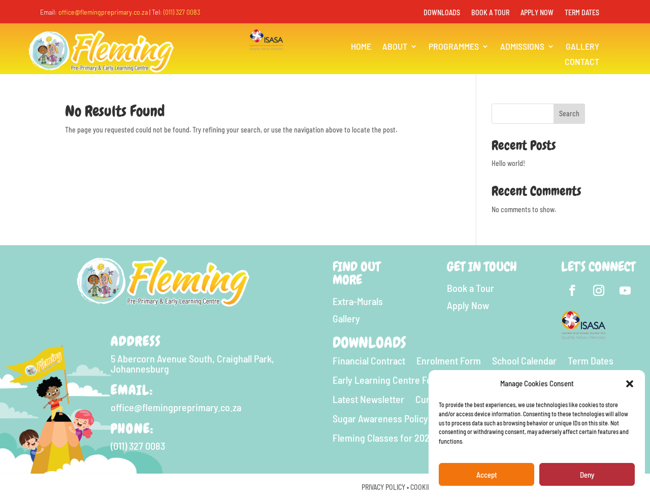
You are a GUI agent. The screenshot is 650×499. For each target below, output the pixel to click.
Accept (486, 475)
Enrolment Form (448, 361)
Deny (587, 475)
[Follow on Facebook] (572, 290)
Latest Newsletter (368, 399)
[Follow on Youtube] (625, 290)
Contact (582, 62)
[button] (630, 384)
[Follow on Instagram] (599, 290)
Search (569, 113)
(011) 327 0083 (182, 12)
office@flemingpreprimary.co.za (103, 12)
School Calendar (524, 361)
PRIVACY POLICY (383, 487)
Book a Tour (490, 13)
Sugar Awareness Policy (380, 418)
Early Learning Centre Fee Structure (405, 380)
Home (361, 47)
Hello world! (508, 163)
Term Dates (582, 13)
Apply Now (537, 13)
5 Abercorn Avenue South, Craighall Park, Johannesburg (192, 363)
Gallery (582, 47)
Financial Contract (369, 361)
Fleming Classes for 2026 (383, 438)
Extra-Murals (358, 301)
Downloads (442, 13)
